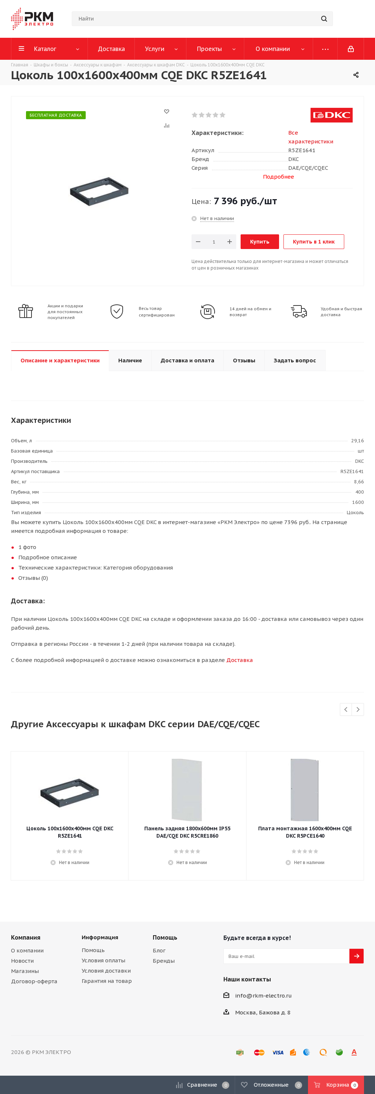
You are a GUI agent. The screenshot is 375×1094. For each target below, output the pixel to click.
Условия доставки (106, 970)
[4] (215, 115)
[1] (195, 115)
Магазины (25, 970)
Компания (25, 937)
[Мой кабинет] (351, 49)
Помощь (93, 950)
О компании (27, 950)
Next (358, 709)
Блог (159, 950)
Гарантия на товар (107, 980)
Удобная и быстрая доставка (341, 311)
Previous (346, 709)
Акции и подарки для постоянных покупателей (65, 311)
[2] (201, 115)
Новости (22, 960)
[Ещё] (325, 49)
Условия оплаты (103, 960)
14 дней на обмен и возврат (250, 311)
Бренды (164, 960)
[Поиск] (324, 18)
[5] (222, 115)
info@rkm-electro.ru (263, 995)
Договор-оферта (34, 981)
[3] (208, 115)
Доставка (239, 659)
